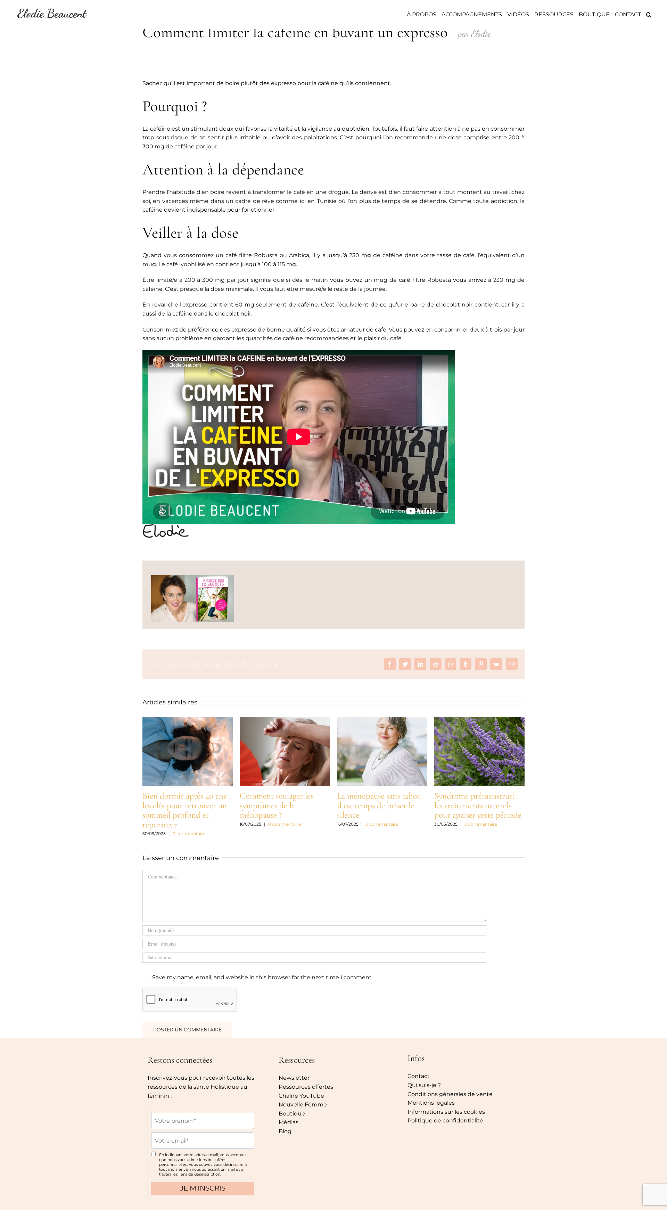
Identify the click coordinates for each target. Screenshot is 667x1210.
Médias (288, 1122)
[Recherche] (648, 14)
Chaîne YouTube (301, 1096)
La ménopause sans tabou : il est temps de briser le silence (381, 805)
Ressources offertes (306, 1087)
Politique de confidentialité (445, 1120)
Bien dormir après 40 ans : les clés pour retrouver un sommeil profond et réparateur (186, 810)
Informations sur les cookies (446, 1112)
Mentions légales (431, 1102)
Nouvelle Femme (303, 1104)
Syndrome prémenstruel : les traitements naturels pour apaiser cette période (477, 805)
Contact (418, 1076)
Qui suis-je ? (424, 1085)
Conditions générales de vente (450, 1094)
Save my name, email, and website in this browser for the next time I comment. (262, 977)
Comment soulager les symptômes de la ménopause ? (276, 805)
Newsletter (294, 1077)
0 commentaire (189, 833)
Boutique (292, 1113)
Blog (285, 1131)
